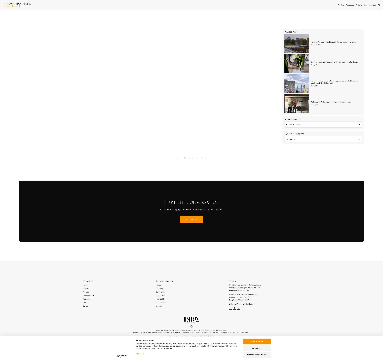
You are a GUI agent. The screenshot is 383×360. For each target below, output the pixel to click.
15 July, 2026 (314, 86)
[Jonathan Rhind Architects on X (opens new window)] (230, 308)
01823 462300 (243, 300)
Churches (159, 288)
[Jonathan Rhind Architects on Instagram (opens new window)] (238, 308)
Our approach (88, 295)
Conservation (161, 302)
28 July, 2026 (315, 65)
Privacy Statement (173, 336)
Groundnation (245, 332)
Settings (138, 354)
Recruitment (87, 299)
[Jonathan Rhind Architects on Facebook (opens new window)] (234, 308)
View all (159, 306)
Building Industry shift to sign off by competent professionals (334, 62)
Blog (365, 5)
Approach (350, 5)
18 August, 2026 (316, 45)
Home (85, 285)
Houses (159, 285)
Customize (256, 348)
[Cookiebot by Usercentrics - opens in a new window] (122, 356)
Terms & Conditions (197, 336)
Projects (359, 5)
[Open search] (379, 5)
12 (201, 158)
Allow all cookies (257, 341)
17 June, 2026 (315, 105)
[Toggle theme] (191, 326)
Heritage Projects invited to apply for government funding (333, 42)
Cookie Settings (210, 336)
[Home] (17, 5)
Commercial (160, 292)
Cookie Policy (185, 336)
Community (160, 295)
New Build (160, 299)
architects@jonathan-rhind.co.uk (241, 304)
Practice (341, 5)
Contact (372, 5)
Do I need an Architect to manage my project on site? (331, 102)
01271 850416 (243, 290)
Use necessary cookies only (257, 355)
